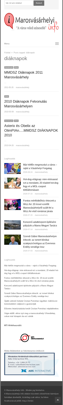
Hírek (16, 67)
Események (9, 67)
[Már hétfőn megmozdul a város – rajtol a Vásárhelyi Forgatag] (12, 165)
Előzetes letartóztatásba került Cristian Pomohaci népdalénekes (31, 309)
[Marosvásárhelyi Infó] (31, 23)
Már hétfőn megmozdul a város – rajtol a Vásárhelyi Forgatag (30, 266)
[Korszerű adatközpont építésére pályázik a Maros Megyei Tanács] (12, 222)
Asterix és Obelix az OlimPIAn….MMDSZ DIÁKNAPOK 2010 (31, 130)
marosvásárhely (22, 87)
